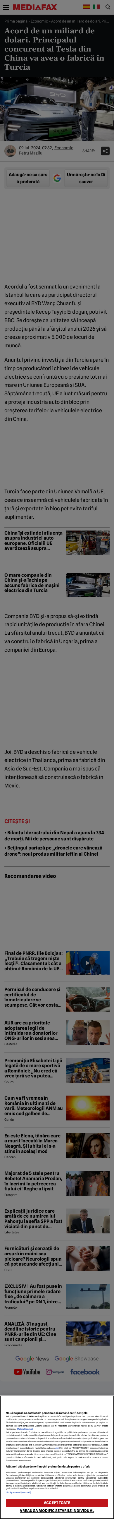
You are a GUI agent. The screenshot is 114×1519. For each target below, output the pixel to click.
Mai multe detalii (25, 1429)
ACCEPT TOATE (57, 1503)
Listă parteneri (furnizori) (18, 1492)
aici (57, 1448)
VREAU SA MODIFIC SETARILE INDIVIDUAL (57, 1510)
